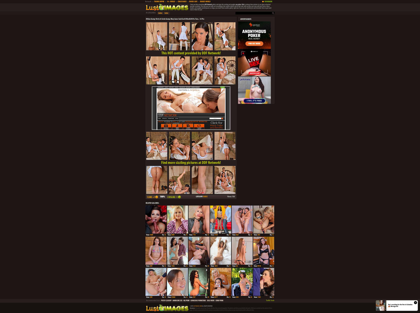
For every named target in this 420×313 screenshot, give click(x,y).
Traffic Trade (270, 301)
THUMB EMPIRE (159, 2)
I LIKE (152, 197)
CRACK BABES (182, 2)
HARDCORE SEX (177, 301)
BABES (205, 197)
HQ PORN (186, 301)
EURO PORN (219, 301)
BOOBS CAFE (193, 2)
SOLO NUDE (210, 301)
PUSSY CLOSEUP (166, 301)
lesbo (166, 13)
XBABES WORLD (205, 2)
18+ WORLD (171, 2)
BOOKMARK (268, 2)
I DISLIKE (173, 197)
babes (160, 13)
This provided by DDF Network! (191, 53)
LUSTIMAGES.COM (197, 306)
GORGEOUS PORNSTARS (198, 301)
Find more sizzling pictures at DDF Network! (191, 163)
